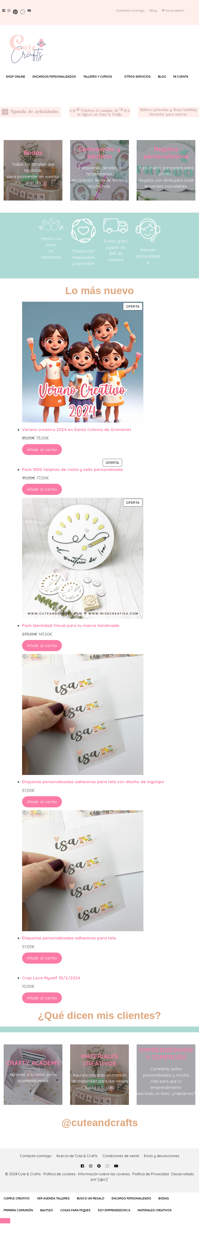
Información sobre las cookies (104, 1174)
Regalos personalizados (166, 152)
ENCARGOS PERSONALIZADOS (54, 76)
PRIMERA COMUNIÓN (18, 1210)
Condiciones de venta (120, 1155)
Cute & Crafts (29, 1174)
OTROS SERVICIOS (137, 76)
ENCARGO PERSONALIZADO (131, 1198)
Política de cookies (59, 1174)
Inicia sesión (175, 10)
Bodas (33, 152)
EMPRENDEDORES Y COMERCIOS (166, 1053)
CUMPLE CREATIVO (17, 1198)
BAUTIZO (46, 1210)
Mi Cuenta (180, 76)
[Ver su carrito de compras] (99, 84)
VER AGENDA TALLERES (53, 1198)
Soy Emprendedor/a (114, 1210)
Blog (153, 10)
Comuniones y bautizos (99, 152)
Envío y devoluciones (161, 1155)
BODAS (163, 1198)
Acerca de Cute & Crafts (77, 1155)
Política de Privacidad (151, 1174)
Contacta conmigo (130, 10)
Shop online (15, 76)
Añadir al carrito (42, 449)
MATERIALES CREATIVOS (99, 1059)
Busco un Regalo (90, 1198)
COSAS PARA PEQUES (75, 1210)
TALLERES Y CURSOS (97, 76)
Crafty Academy (33, 1063)
